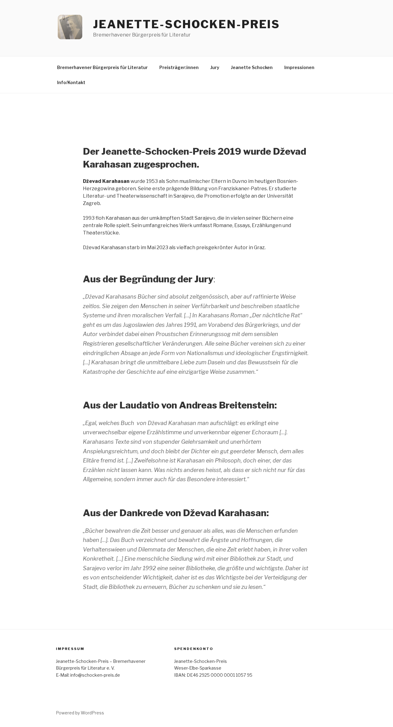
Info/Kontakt (71, 82)
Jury (214, 67)
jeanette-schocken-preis (186, 24)
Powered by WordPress (80, 712)
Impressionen (299, 67)
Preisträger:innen (179, 67)
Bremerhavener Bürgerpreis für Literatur (102, 67)
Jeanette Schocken (252, 67)
